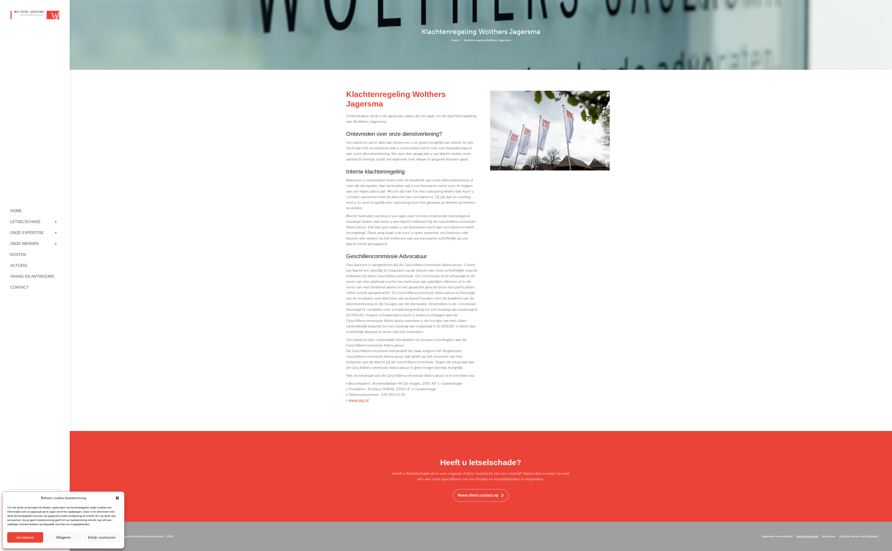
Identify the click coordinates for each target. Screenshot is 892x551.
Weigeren (63, 537)
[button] (117, 498)
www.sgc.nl (359, 400)
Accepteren (25, 537)
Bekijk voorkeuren (101, 537)
